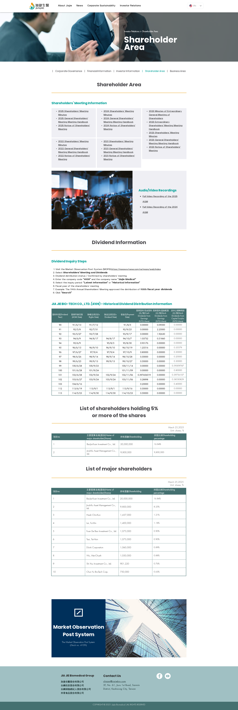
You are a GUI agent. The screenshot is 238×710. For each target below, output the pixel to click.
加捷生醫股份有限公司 (72, 681)
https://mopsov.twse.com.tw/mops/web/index (136, 269)
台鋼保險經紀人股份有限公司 (76, 689)
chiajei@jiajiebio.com (114, 681)
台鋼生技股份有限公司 (72, 685)
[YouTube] (168, 676)
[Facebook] (159, 676)
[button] (65, 5)
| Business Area (176, 71)
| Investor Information (127, 71)
